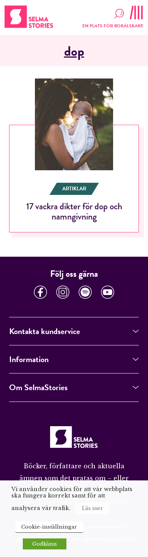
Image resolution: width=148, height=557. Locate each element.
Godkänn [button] (44, 544)
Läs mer (92, 508)
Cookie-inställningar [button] (49, 527)
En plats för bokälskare (112, 25)
